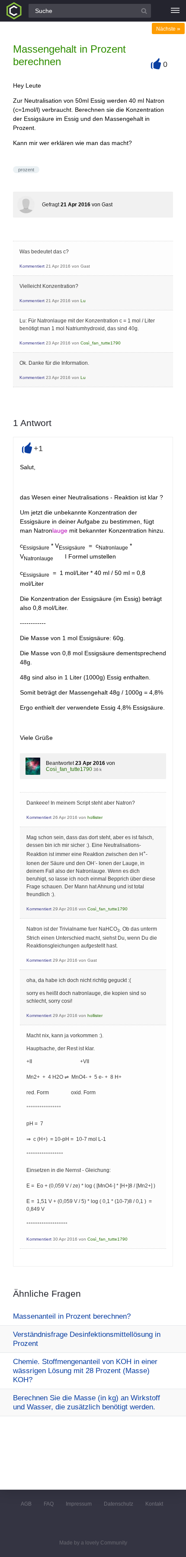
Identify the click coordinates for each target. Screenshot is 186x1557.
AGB (26, 1504)
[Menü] (175, 11)
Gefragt (50, 205)
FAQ (49, 1504)
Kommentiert (32, 266)
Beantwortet (60, 763)
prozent (26, 169)
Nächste (168, 29)
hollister (95, 817)
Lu (83, 300)
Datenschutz (118, 1504)
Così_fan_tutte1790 (100, 343)
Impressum (79, 1504)
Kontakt (154, 1504)
